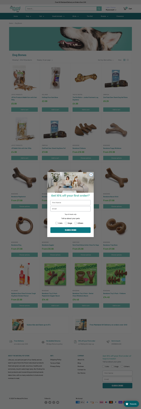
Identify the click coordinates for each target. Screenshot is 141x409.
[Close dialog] (91, 174)
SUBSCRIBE (70, 230)
